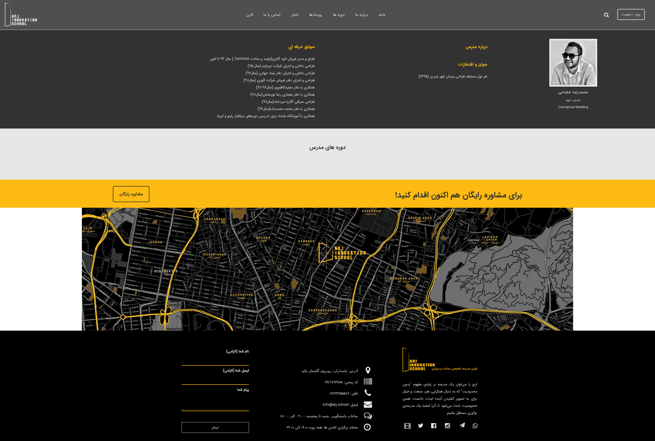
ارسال (215, 427)
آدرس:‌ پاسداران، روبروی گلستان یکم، (329, 371)
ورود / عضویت (631, 14)
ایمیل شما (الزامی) (236, 370)
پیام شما (243, 389)
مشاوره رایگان (131, 194)
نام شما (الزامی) (237, 351)
